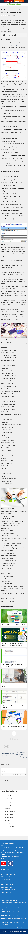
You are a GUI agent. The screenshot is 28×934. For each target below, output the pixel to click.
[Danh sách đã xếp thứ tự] (10, 775)
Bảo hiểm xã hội (8, 820)
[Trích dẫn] (14, 775)
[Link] (18, 775)
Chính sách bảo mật (6, 882)
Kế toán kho (7, 808)
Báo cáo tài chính (9, 830)
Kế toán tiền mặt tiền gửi (10, 798)
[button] (2, 4)
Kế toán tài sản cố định (10, 811)
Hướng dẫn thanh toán (7, 884)
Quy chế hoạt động (6, 879)
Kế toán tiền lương (9, 814)
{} (19, 774)
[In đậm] (3, 775)
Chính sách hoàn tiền (6, 887)
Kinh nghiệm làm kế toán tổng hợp (12, 833)
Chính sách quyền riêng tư (8, 889)
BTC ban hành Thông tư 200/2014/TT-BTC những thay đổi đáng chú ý (20, 755)
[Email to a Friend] (8, 746)
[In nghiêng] (4, 775)
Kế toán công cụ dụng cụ (10, 802)
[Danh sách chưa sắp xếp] (12, 775)
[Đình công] (8, 775)
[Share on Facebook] (2, 746)
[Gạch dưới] (6, 775)
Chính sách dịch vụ (6, 892)
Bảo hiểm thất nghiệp (9, 826)
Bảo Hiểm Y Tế (8, 823)
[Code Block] (16, 775)
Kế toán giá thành (9, 817)
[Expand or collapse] (25, 35)
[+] (21, 774)
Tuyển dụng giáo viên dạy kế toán (9, 874)
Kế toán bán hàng (9, 795)
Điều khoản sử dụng (6, 876)
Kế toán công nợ (8, 805)
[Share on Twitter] (5, 746)
